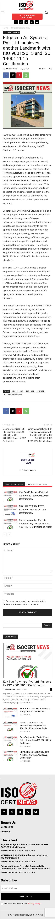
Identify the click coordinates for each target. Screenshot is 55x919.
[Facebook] (16, 22)
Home (5, 28)
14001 (14, 391)
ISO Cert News (11, 69)
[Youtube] (37, 22)
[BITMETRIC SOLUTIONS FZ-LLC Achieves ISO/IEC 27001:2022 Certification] (10, 756)
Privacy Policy (33, 904)
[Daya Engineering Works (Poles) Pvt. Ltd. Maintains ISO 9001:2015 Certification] (10, 741)
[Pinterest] (19, 75)
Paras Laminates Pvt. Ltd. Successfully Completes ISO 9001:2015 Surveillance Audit (35, 523)
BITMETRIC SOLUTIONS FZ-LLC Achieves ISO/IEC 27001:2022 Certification (34, 755)
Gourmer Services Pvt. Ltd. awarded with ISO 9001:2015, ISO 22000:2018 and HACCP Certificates (14, 435)
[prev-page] (5, 534)
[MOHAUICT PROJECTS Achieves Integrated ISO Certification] (10, 510)
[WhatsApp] (26, 75)
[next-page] (9, 534)
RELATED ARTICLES (14, 485)
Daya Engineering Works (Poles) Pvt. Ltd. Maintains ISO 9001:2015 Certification (35, 740)
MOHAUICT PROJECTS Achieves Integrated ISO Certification (32, 509)
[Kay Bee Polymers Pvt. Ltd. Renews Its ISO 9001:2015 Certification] (10, 496)
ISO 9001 (40, 391)
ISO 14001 (30, 391)
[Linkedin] (26, 22)
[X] (32, 22)
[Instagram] (21, 22)
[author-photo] (28, 466)
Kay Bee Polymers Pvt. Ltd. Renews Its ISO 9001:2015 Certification (34, 495)
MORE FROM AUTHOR (37, 485)
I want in (23, 897)
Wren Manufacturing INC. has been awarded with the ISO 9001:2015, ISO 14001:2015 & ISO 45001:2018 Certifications (40, 435)
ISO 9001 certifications (13, 394)
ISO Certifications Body (20, 28)
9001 (21, 391)
